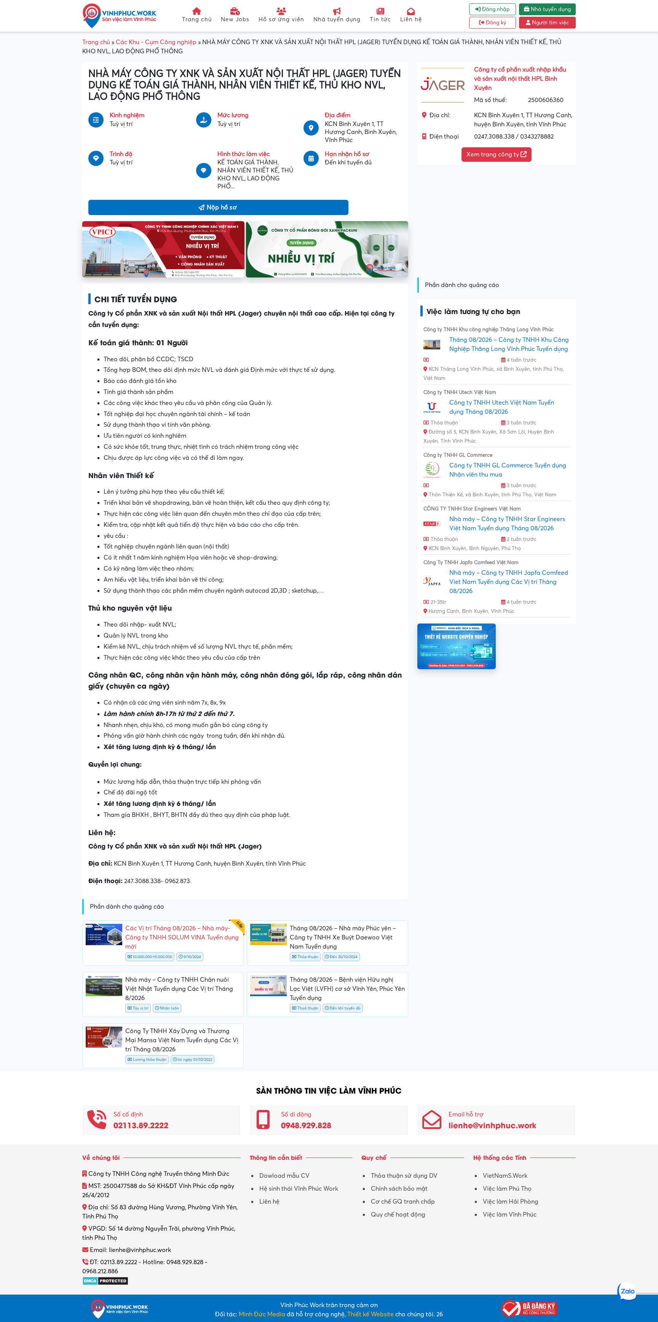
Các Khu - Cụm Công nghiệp (156, 42)
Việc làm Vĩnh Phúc (510, 1214)
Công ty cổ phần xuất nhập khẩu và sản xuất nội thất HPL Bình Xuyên (520, 78)
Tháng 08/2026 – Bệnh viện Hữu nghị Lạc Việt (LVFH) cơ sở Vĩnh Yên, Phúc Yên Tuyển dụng (347, 988)
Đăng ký (495, 23)
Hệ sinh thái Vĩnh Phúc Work (298, 1188)
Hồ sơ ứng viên (281, 19)
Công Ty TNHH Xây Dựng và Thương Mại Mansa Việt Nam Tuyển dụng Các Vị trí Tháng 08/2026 (181, 1040)
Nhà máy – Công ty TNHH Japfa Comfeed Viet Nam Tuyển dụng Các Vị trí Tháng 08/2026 (508, 582)
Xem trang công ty (493, 154)
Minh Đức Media (262, 1314)
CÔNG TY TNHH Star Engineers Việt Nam (472, 509)
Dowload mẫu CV (284, 1175)
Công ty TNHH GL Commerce (457, 455)
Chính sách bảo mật (399, 1188)
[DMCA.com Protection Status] (105, 1280)
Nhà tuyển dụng (337, 19)
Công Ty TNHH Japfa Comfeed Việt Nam (471, 562)
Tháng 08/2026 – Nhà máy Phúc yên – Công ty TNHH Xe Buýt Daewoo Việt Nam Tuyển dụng (343, 937)
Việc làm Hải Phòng (510, 1201)
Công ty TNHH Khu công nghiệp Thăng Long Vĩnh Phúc (488, 329)
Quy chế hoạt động (398, 1214)
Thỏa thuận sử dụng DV (404, 1175)
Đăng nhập (495, 9)
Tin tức (380, 19)
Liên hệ (411, 19)
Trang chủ (197, 19)
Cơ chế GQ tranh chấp (403, 1201)
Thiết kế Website (370, 1314)
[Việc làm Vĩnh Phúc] (119, 15)
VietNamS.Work (505, 1175)
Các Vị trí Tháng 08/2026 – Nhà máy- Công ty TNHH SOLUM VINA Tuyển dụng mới (182, 937)
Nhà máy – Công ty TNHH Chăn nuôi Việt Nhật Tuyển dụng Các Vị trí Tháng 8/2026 (179, 988)
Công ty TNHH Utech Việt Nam (459, 392)
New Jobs (235, 19)
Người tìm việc (549, 23)
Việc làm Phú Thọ (507, 1188)
